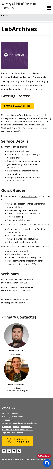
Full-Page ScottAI (44, 456)
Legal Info (6, 432)
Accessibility (26, 426)
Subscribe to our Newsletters (25, 423)
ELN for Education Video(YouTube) (17, 287)
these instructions (29, 196)
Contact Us (6, 423)
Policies (16, 426)
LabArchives (8, 73)
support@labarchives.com (13, 302)
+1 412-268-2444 (8, 420)
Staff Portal (6, 426)
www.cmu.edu (17, 432)
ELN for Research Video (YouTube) (17, 279)
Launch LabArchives (17, 106)
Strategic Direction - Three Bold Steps (17, 429)
